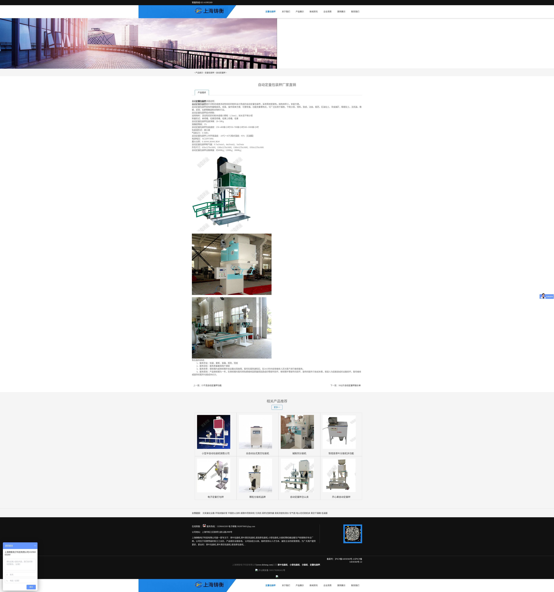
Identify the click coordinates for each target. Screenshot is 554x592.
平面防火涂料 (234, 513)
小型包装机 (295, 565)
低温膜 (324, 513)
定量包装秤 (270, 12)
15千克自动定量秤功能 (211, 385)
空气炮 (292, 513)
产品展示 (300, 12)
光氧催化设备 (209, 513)
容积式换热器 (268, 513)
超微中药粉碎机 (248, 513)
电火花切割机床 (303, 513)
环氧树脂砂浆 (221, 513)
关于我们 (286, 12)
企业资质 (327, 12)
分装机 (305, 565)
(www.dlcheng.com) (264, 565)
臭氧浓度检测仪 (282, 513)
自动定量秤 (220, 73)
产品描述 (202, 92)
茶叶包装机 (283, 565)
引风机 (258, 513)
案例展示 (341, 12)
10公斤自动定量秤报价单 (349, 385)
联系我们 (355, 12)
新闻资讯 (314, 12)
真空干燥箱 (316, 513)
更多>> (277, 407)
